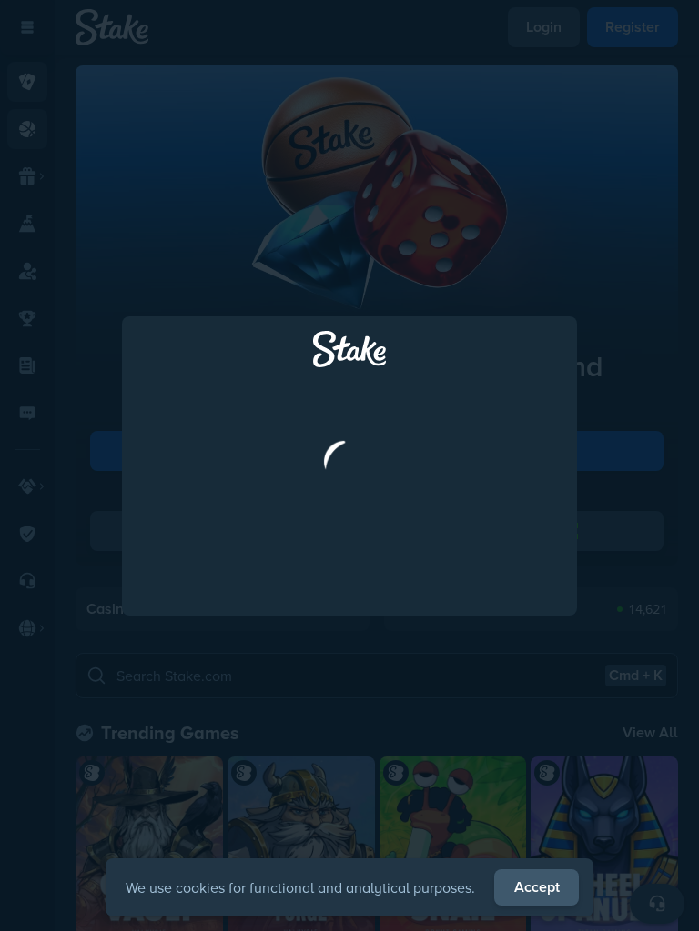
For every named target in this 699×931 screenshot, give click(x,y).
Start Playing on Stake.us (349, 546)
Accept (537, 886)
